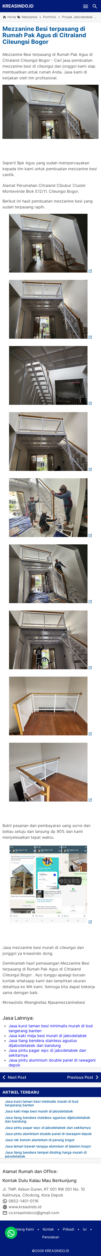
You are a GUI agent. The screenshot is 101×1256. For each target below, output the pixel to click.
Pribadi (68, 1229)
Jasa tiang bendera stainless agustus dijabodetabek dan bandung (43, 1043)
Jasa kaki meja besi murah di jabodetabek (48, 1035)
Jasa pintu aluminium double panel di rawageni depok (48, 1134)
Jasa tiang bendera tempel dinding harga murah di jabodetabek (46, 1154)
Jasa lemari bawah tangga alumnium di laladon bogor (48, 1146)
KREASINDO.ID (18, 6)
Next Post (17, 1077)
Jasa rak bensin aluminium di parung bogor (40, 1140)
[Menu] (85, 6)
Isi (85, 1229)
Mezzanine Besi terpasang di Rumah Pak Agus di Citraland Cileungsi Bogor (44, 35)
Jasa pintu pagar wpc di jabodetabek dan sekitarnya (48, 1127)
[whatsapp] (11, 1233)
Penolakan (50, 1237)
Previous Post (80, 1077)
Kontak (48, 1229)
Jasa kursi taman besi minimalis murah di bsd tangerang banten (41, 1103)
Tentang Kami (23, 1229)
